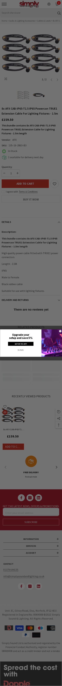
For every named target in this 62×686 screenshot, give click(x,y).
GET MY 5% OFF (21, 344)
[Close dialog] (60, 331)
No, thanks (21, 350)
